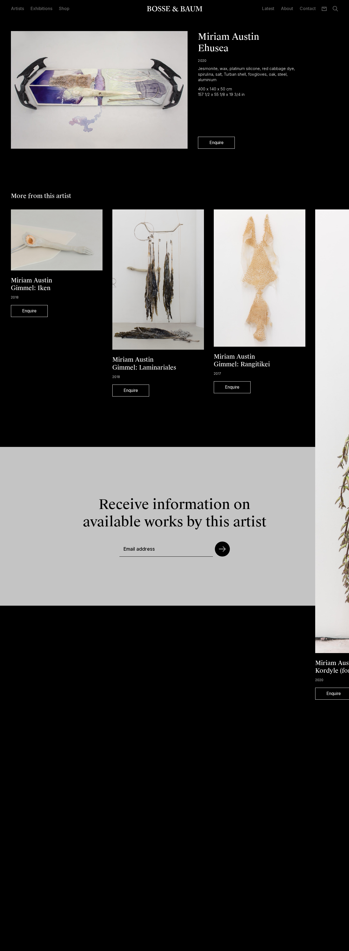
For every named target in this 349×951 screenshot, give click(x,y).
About (287, 8)
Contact (308, 8)
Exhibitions (41, 8)
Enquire (216, 142)
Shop (64, 8)
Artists (17, 8)
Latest (268, 8)
